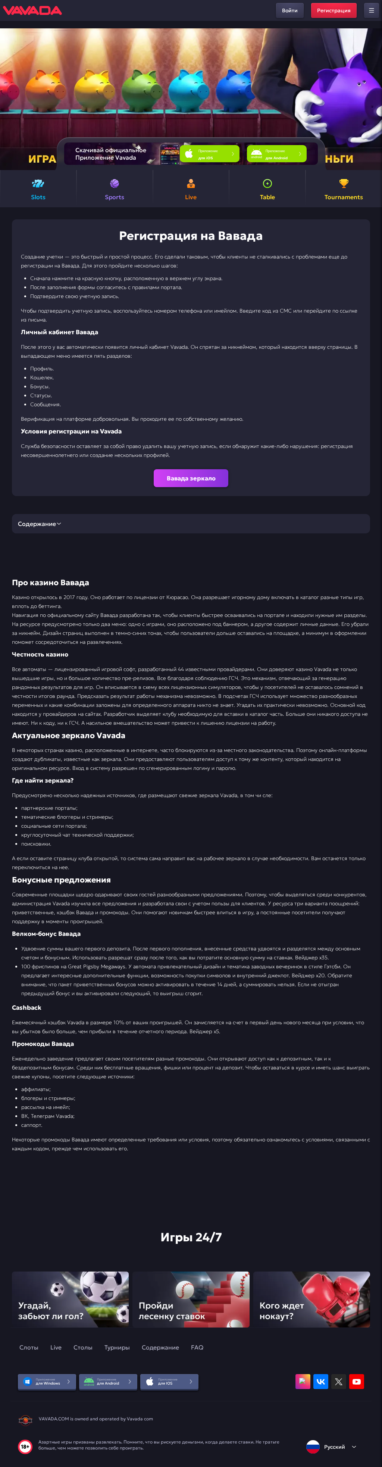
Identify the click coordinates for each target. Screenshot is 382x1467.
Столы (83, 1347)
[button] (373, 99)
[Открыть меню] (371, 10)
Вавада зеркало (191, 478)
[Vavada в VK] (320, 1381)
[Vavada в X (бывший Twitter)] (338, 1381)
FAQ (197, 1347)
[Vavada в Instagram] (302, 1381)
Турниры (117, 1347)
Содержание (160, 1347)
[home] (32, 10)
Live (56, 1347)
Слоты (28, 1347)
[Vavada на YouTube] (356, 1381)
